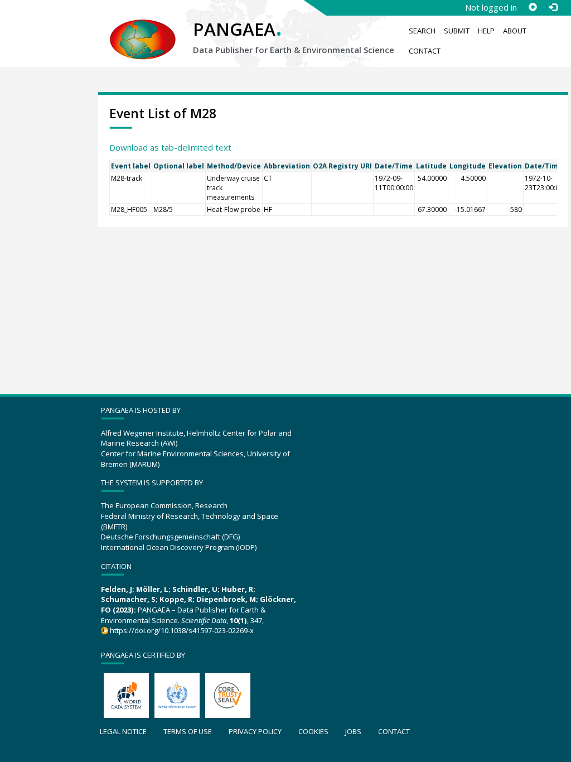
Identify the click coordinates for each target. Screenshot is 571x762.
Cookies (313, 731)
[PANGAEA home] (143, 28)
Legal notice (123, 731)
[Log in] (553, 7)
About (514, 31)
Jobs (353, 731)
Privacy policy (255, 731)
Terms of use (187, 731)
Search (422, 31)
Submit (457, 31)
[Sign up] (532, 7)
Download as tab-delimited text (170, 147)
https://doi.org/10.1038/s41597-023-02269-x (182, 630)
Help (486, 31)
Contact (425, 51)
